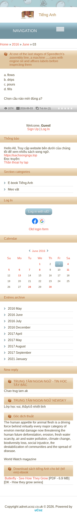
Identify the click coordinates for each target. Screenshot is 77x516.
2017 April (15, 333)
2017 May (15, 340)
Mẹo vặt (13, 189)
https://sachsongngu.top (20, 155)
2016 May (15, 308)
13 (19, 275)
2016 (15, 44)
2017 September (19, 352)
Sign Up (33, 129)
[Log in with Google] (42, 221)
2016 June (15, 314)
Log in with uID (38, 211)
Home (4, 44)
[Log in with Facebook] (35, 221)
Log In (45, 129)
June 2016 (38, 251)
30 (50, 287)
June (25, 44)
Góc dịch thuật (23, 416)
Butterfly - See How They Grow (26, 478)
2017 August (16, 346)
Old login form (38, 229)
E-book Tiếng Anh (20, 183)
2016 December (19, 327)
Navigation (25, 31)
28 (29, 287)
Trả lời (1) (45, 108)
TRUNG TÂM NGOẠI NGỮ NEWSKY (39, 400)
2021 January (17, 359)
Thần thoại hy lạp (16, 162)
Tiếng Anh (47, 15)
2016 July (15, 321)
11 (68, 269)
